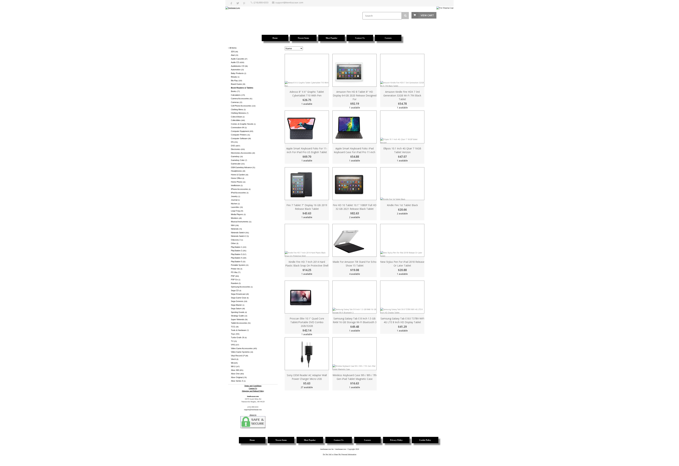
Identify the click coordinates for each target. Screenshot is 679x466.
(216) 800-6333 (261, 2)
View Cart (427, 15)
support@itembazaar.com (289, 2)
